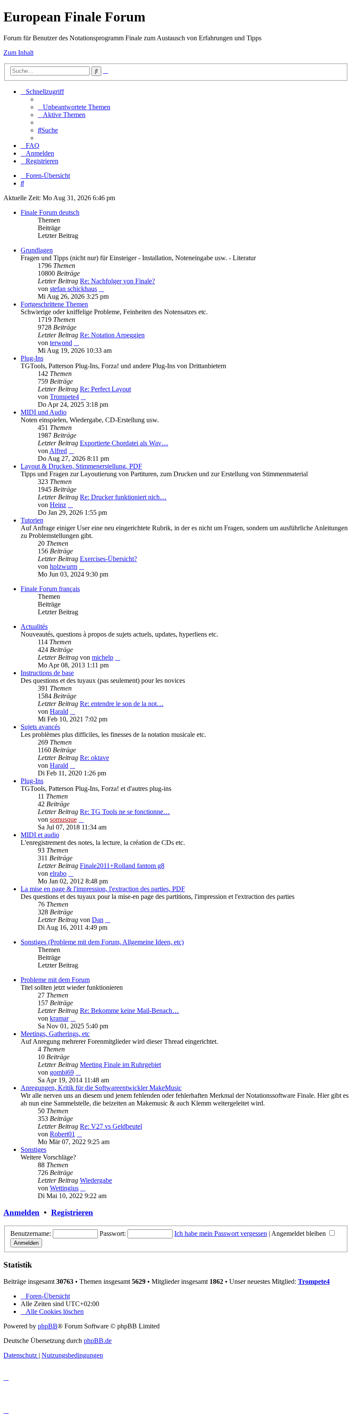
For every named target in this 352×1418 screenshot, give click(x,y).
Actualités (34, 626)
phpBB (48, 1326)
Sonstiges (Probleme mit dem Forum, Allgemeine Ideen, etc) (102, 942)
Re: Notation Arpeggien (112, 335)
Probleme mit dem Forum (55, 979)
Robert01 (62, 1134)
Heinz (58, 504)
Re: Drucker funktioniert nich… (123, 497)
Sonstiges (33, 1149)
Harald (59, 711)
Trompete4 (64, 396)
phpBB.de (98, 1340)
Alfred (58, 450)
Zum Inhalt (18, 52)
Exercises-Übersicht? (108, 558)
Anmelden (21, 1212)
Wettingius (64, 1188)
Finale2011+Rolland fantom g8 (122, 865)
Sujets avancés (40, 726)
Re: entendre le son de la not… (122, 703)
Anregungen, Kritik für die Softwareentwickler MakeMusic (101, 1087)
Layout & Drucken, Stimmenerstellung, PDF (81, 466)
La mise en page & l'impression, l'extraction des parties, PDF (103, 888)
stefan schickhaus (73, 288)
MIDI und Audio (44, 412)
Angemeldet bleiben (299, 1233)
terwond (61, 342)
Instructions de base (47, 672)
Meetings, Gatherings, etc (55, 1033)
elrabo (58, 873)
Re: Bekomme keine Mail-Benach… (129, 1010)
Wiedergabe (96, 1180)
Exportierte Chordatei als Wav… (124, 443)
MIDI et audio (40, 834)
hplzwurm (63, 566)
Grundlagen (37, 250)
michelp (102, 657)
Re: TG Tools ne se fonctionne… (125, 811)
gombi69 (62, 1072)
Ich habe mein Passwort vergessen (220, 1233)
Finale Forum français (50, 588)
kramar (59, 1018)
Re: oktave (94, 757)
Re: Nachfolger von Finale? (117, 281)
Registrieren (72, 1212)
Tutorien (32, 520)
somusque (63, 819)
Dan (97, 919)
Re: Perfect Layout (105, 389)
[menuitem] (74, 107)
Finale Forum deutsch (50, 212)
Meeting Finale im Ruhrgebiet (120, 1064)
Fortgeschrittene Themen (54, 304)
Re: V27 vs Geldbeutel (111, 1126)
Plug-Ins (32, 358)
